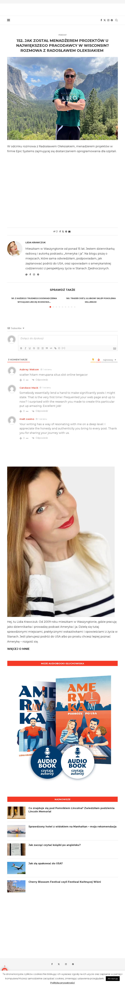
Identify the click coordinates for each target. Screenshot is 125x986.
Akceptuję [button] (113, 978)
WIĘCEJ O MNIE (18, 649)
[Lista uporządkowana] (38, 348)
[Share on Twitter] (63, 231)
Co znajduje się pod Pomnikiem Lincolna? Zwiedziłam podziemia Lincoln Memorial (71, 810)
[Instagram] (108, 20)
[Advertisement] (62, 189)
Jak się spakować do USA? (46, 863)
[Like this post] (57, 231)
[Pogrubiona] (21, 348)
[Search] (116, 20)
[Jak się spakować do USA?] (16, 868)
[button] (11, 301)
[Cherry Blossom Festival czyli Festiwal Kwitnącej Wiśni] (16, 886)
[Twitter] (105, 20)
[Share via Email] (69, 231)
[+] (63, 348)
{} (59, 348)
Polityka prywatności (62, 982)
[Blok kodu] (51, 348)
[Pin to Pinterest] (66, 231)
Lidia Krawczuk (35, 242)
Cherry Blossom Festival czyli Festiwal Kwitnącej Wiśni (65, 881)
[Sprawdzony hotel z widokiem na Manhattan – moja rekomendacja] (16, 831)
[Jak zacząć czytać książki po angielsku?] (16, 849)
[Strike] (34, 348)
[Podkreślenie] (30, 348)
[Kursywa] (25, 348)
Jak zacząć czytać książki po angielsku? (55, 845)
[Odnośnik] (55, 348)
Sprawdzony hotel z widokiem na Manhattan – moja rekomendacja (72, 826)
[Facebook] (101, 20)
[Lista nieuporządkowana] (42, 348)
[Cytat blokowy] (47, 348)
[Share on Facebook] (60, 231)
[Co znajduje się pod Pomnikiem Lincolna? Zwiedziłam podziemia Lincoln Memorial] (16, 813)
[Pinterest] (112, 20)
